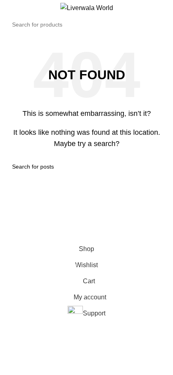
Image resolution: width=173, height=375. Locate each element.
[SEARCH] (158, 24)
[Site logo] (86, 7)
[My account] (164, 8)
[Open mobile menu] (9, 8)
